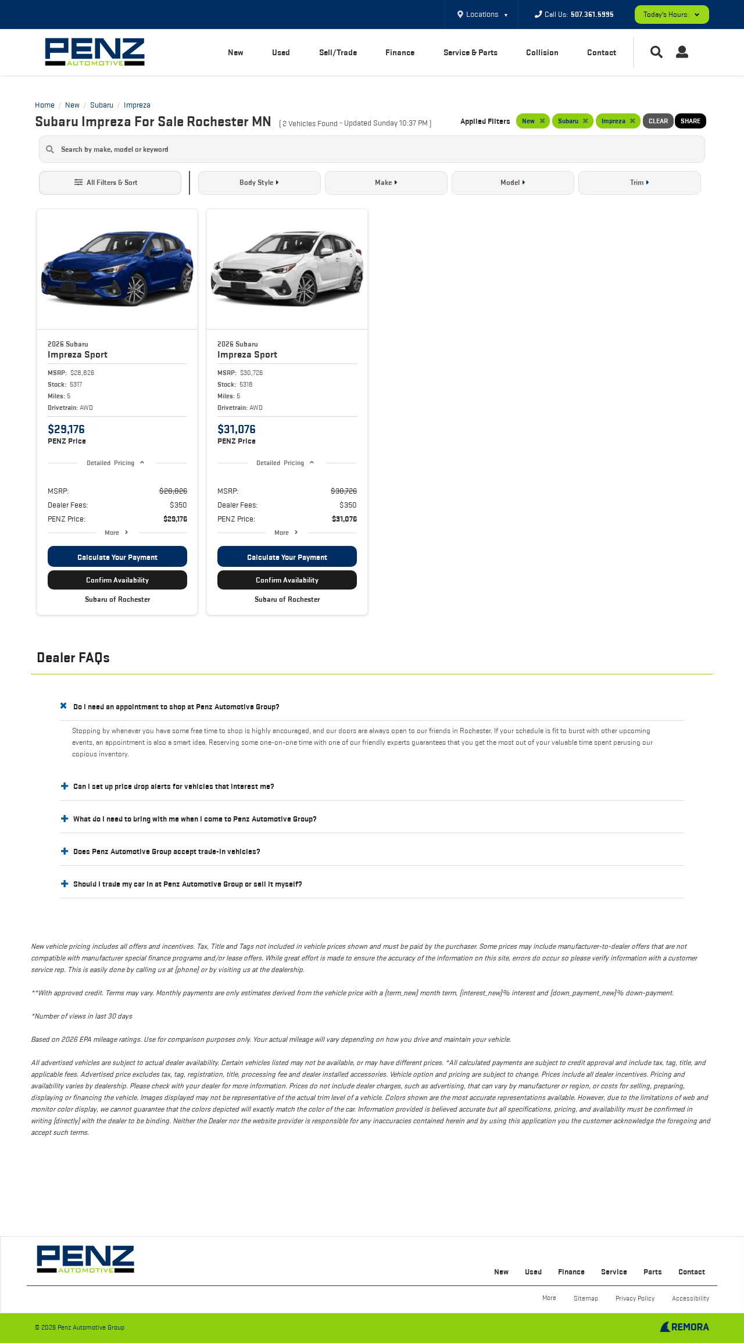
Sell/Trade (338, 52)
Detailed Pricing (110, 462)
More (112, 532)
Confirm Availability (117, 580)
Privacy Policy (635, 1298)
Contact (601, 52)
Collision (542, 52)
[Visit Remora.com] (684, 1329)
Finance (399, 52)
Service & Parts (470, 52)
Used (281, 52)
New (236, 52)
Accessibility (690, 1298)
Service (614, 1271)
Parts (652, 1271)
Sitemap (586, 1298)
